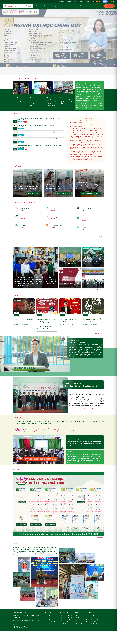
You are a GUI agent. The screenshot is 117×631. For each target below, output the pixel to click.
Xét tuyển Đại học (33, 186)
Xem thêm (99, 530)
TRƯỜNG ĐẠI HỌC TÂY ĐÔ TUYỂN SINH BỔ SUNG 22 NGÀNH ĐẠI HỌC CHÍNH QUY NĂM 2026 (86, 114)
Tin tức (48, 610)
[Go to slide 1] (54, 65)
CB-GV (75, 1)
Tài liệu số (63, 616)
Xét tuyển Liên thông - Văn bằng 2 (90, 186)
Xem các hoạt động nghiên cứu (92, 401)
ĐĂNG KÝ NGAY (109, 6)
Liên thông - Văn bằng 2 (81, 612)
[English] (113, 1)
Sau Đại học (79, 610)
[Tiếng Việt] (111, 1)
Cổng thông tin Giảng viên (67, 610)
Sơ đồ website (94, 616)
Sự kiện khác (98, 326)
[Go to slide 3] (57, 65)
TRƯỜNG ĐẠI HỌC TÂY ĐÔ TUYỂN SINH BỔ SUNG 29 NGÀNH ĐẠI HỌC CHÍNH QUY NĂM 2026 (86, 118)
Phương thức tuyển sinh (81, 614)
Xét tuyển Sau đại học (62, 186)
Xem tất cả (99, 229)
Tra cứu (81, 1)
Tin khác (99, 282)
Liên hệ (92, 608)
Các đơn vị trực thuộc (52, 614)
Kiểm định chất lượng (81, 616)
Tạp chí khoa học (95, 614)
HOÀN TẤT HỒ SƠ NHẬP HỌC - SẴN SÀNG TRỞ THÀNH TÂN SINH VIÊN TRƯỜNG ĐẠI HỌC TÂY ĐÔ (85, 134)
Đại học (78, 608)
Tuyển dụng (93, 610)
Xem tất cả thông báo (56, 147)
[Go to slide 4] (59, 65)
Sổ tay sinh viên (94, 612)
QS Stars (104, 1)
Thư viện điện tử (64, 614)
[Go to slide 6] (62, 65)
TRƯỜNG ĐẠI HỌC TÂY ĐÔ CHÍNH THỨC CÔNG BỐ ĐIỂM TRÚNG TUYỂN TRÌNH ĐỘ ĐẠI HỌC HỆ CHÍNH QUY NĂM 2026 (86, 130)
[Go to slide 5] (61, 65)
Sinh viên (69, 1)
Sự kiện (48, 608)
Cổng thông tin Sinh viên (66, 608)
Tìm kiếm (87, 1)
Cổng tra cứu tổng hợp (66, 612)
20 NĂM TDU (96, 1)
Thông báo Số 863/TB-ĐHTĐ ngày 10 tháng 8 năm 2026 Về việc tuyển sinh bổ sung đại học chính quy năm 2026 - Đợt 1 (86, 122)
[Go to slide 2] (55, 65)
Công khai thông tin (51, 616)
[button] (101, 213)
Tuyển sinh (61, 1)
